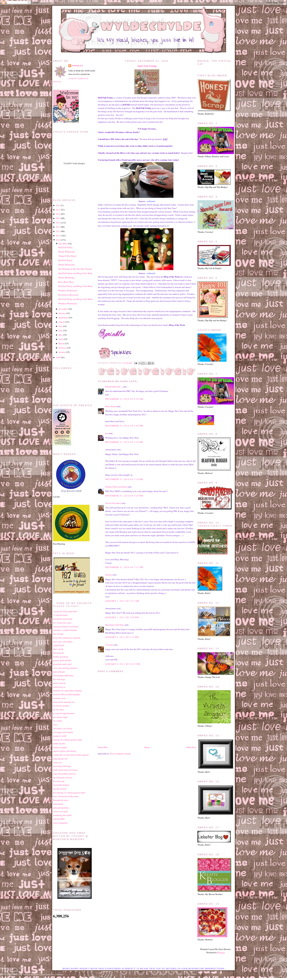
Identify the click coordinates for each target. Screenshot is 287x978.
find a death (58, 649)
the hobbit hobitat (61, 784)
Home (147, 747)
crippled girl (58, 645)
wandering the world (62, 815)
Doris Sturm (110, 406)
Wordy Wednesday (66, 251)
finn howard (58, 652)
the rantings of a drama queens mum (69, 792)
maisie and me (59, 683)
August (61, 321)
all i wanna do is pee (62, 622)
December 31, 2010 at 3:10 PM (124, 479)
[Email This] (140, 363)
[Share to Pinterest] (152, 363)
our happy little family (63, 732)
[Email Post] (135, 363)
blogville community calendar (66, 637)
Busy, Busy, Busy (66, 281)
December (62, 243)
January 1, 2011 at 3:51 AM (122, 600)
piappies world (59, 735)
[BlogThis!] (143, 363)
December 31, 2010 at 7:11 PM (124, 567)
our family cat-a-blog (62, 728)
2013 (58, 226)
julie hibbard (59, 671)
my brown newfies (61, 705)
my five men (58, 709)
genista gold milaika (62, 660)
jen (106, 433)
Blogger (221, 952)
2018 (58, 205)
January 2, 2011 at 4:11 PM (122, 637)
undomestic (58, 803)
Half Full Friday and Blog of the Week (75, 273)
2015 (58, 218)
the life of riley (59, 788)
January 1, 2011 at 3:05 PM (122, 617)
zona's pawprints (60, 822)
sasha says (57, 762)
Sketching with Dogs (114, 624)
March (61, 343)
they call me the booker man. (66, 796)
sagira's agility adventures (64, 750)
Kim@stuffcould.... (113, 386)
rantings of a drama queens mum (67, 739)
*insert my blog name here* (65, 611)
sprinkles (77, 66)
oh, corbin (57, 720)
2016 (58, 213)
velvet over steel (60, 811)
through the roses (60, 800)
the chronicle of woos (62, 777)
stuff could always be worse (65, 769)
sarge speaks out (60, 758)
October (62, 313)
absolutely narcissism (62, 618)
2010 (58, 239)
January (61, 352)
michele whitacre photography (66, 694)
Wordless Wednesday (67, 290)
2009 (58, 357)
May (60, 334)
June (60, 330)
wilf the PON (58, 818)
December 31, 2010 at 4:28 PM (124, 495)
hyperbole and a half (62, 664)
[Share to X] (146, 363)
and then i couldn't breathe (65, 630)
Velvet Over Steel (113, 503)
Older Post (191, 747)
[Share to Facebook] (149, 363)
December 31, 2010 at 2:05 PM (124, 425)
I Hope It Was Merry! (67, 255)
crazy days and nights (62, 641)
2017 (58, 209)
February (62, 347)
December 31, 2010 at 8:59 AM (124, 398)
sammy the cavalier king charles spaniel (71, 754)
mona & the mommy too (64, 701)
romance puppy (60, 747)
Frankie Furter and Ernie (116, 486)
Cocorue (109, 644)
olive (55, 724)
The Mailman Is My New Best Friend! (75, 268)
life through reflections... (64, 675)
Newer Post (103, 747)
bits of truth (58, 633)
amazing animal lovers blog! (66, 626)
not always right (60, 717)
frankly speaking (60, 656)
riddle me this (59, 743)
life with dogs (59, 679)
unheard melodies (61, 807)
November (63, 308)
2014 (58, 222)
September (63, 317)
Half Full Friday (147, 66)
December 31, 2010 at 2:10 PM (124, 442)
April (60, 339)
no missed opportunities (64, 713)
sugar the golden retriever (64, 773)
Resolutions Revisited (68, 294)
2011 (58, 235)
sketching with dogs (62, 766)
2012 (58, 231)
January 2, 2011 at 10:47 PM (122, 663)
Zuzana (108, 574)
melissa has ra (59, 686)
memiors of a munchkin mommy (67, 690)
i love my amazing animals (65, 667)
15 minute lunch (60, 614)
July (60, 326)
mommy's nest (59, 698)
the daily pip (58, 781)
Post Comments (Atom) (120, 753)
